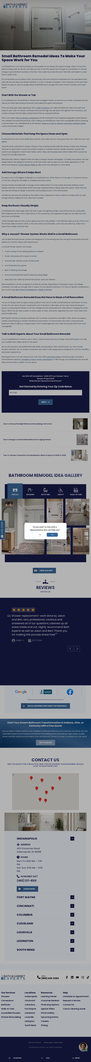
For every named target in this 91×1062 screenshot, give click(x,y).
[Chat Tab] (45, 531)
